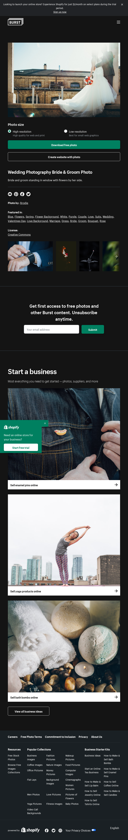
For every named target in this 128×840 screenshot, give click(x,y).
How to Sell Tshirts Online (92, 802)
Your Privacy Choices (78, 830)
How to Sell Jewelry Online (92, 792)
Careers (13, 736)
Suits (98, 216)
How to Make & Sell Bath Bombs (112, 759)
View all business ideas (28, 711)
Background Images (52, 781)
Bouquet (93, 220)
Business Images (32, 757)
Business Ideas (92, 755)
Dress (65, 220)
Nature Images (54, 764)
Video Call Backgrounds (34, 811)
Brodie (24, 202)
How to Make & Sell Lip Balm (93, 783)
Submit (92, 329)
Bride (73, 220)
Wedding (108, 216)
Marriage (55, 220)
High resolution (22, 131)
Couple (82, 216)
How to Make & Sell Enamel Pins (112, 772)
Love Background (37, 220)
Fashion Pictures (50, 757)
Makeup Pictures (70, 757)
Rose (103, 220)
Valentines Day (17, 220)
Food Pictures (73, 764)
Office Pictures (35, 770)
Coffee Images (34, 764)
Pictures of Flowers (71, 796)
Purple (72, 216)
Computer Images (71, 772)
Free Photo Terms (31, 736)
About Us (96, 736)
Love (91, 216)
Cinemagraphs (73, 779)
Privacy (83, 736)
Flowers (19, 216)
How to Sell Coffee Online (111, 783)
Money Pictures (50, 772)
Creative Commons (19, 234)
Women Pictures (70, 787)
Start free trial (20, 447)
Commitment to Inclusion (60, 736)
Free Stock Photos (13, 757)
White (63, 216)
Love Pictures (53, 794)
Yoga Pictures (34, 803)
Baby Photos (72, 803)
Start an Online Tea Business (92, 770)
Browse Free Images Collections (14, 768)
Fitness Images (54, 803)
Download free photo (64, 144)
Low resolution (78, 131)
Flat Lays (31, 779)
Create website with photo (64, 156)
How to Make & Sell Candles (112, 792)
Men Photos (33, 794)
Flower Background (47, 216)
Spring (30, 216)
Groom (82, 220)
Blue (10, 216)
